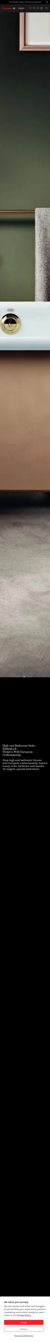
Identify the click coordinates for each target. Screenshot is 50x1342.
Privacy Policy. (24, 1315)
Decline (23, 1329)
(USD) (21, 8)
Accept (24, 1322)
